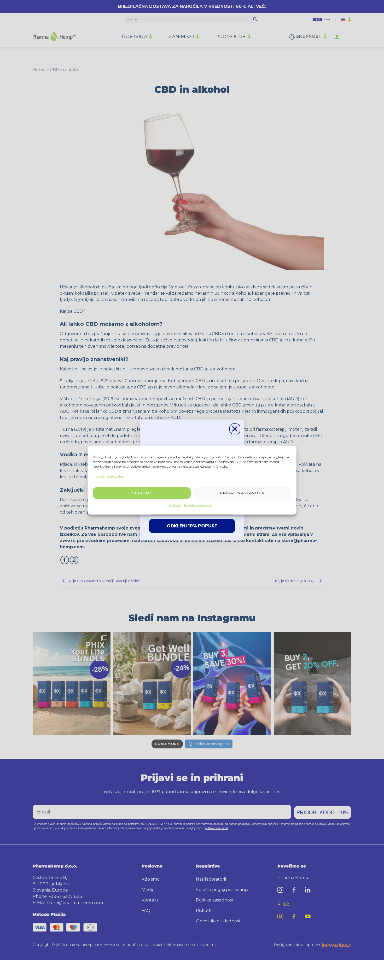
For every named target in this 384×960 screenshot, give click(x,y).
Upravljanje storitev (110, 476)
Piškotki (175, 505)
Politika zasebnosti (198, 505)
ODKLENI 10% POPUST (192, 525)
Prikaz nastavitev (242, 492)
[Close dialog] (235, 429)
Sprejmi (141, 492)
